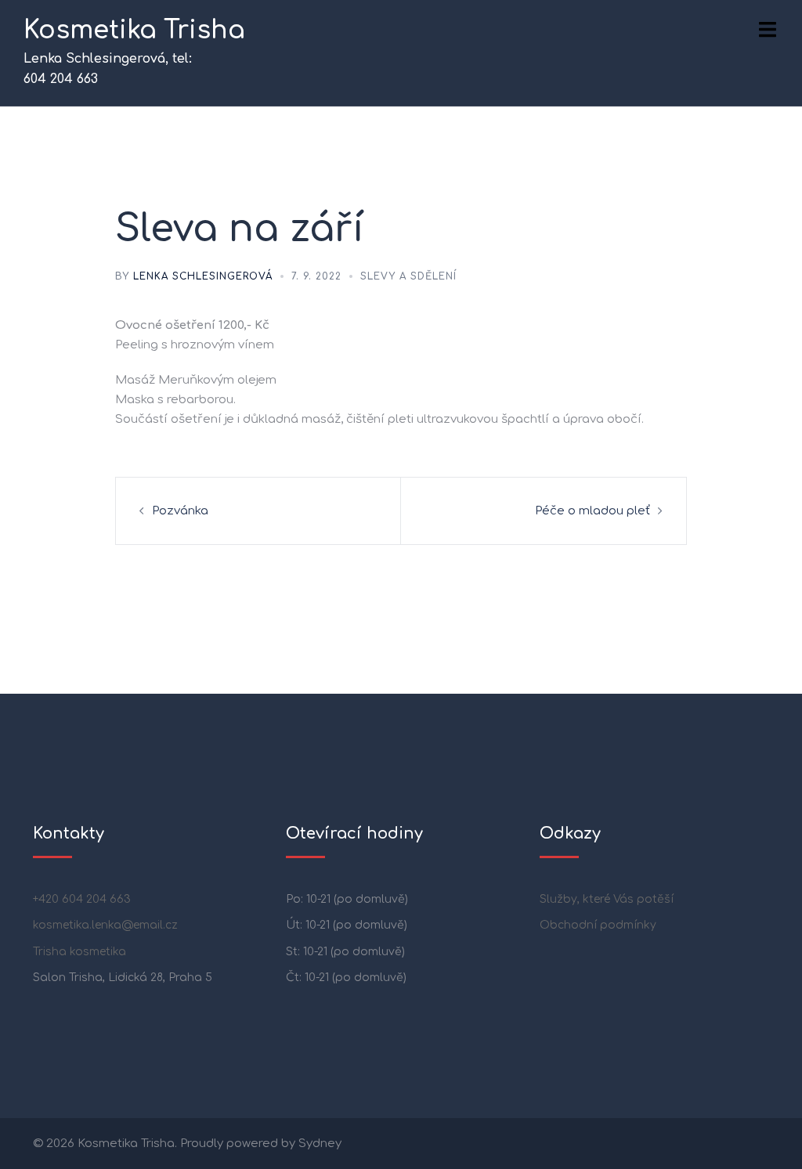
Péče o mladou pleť (592, 511)
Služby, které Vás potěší (607, 899)
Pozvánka (180, 511)
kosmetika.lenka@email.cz (105, 925)
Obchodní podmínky (598, 925)
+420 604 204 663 (82, 899)
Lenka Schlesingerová (203, 276)
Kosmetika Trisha (134, 30)
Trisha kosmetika (79, 952)
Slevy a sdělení (408, 276)
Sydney (319, 1143)
